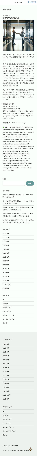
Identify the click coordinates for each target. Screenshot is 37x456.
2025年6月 (6, 261)
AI (3, 299)
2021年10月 (6, 284)
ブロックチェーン (8, 315)
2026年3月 (6, 249)
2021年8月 (6, 288)
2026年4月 (6, 245)
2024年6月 (6, 272)
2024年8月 (6, 265)
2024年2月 (6, 276)
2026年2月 (6, 253)
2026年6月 (6, 241)
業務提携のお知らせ (11, 18)
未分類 (5, 323)
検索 (4, 179)
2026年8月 (6, 233)
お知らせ (6, 303)
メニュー (19, 2)
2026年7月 (6, 237)
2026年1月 (6, 257)
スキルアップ (7, 307)
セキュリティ (7, 311)
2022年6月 (6, 280)
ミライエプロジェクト (10, 319)
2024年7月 (6, 269)
